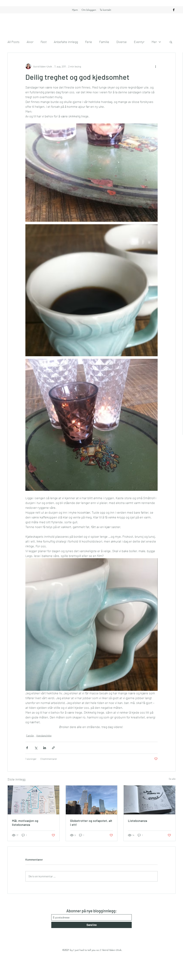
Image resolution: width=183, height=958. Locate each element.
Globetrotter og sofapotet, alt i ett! (91, 823)
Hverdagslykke (43, 735)
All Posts (13, 42)
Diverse (121, 42)
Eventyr (139, 42)
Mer (154, 42)
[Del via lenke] (53, 747)
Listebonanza (137, 821)
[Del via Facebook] (27, 747)
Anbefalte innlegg (66, 42)
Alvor (30, 42)
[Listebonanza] (149, 799)
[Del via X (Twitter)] (36, 747)
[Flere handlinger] (155, 66)
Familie (104, 42)
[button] (171, 41)
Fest (44, 42)
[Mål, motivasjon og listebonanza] (33, 799)
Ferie (88, 42)
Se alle (172, 778)
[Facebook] (173, 10)
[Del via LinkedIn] (44, 747)
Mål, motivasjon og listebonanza (25, 823)
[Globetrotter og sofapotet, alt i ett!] (91, 799)
